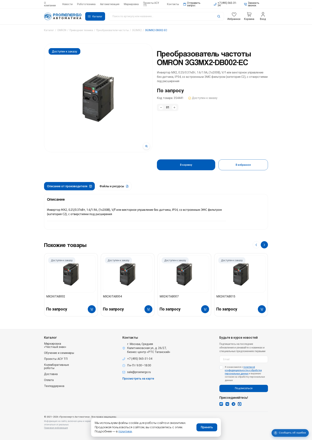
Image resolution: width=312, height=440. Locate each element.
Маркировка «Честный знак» (55, 345)
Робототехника (86, 4)
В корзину (186, 164)
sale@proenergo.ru (139, 372)
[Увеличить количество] (174, 107)
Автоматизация (109, 4)
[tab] (69, 186)
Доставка (51, 374)
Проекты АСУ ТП (151, 4)
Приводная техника (81, 30)
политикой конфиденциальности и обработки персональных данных (243, 370)
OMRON (61, 30)
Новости (67, 4)
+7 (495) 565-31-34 (139, 358)
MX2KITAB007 (169, 296)
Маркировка (131, 4)
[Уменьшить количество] (161, 107)
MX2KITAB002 (55, 296)
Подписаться (243, 388)
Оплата (49, 380)
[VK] (227, 404)
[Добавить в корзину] (92, 309)
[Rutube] (221, 404)
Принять (207, 427)
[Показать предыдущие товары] (256, 244)
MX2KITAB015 (225, 296)
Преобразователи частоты (112, 30)
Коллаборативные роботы (56, 366)
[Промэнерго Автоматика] (63, 16)
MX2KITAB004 (112, 296)
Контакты (173, 4)
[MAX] (239, 404)
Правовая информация (56, 428)
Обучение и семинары (59, 353)
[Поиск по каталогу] (166, 16)
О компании (50, 4)
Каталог (49, 30)
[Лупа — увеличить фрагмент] (146, 146)
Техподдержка (54, 386)
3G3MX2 (137, 30)
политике (125, 431)
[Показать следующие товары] (264, 244)
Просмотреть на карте (138, 378)
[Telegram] (233, 404)
